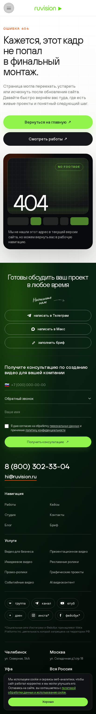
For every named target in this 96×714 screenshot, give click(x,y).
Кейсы (54, 504)
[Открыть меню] (9, 8)
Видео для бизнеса (19, 551)
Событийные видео (19, 582)
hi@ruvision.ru (21, 476)
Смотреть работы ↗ (48, 139)
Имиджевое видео (18, 562)
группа (20, 603)
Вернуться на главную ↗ (48, 122)
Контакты (57, 515)
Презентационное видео (69, 551)
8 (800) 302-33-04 (37, 467)
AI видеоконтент (62, 582)
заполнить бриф (51, 343)
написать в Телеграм (51, 315)
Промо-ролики (16, 572)
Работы (10, 504)
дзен (18, 615)
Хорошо (48, 702)
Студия (10, 515)
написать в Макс (51, 329)
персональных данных (64, 426)
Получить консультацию (48, 442)
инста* (43, 615)
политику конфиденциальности (45, 430)
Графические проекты (67, 572)
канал (46, 603)
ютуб (71, 603)
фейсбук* (72, 615)
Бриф (54, 525)
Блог (8, 525)
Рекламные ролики (64, 562)
